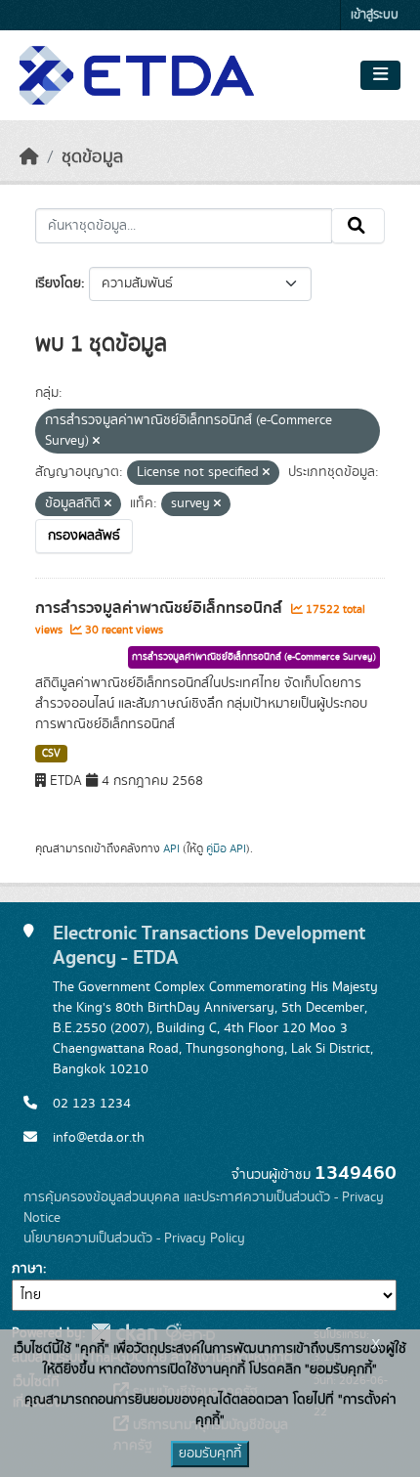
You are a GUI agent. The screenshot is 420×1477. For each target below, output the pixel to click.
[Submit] (358, 225)
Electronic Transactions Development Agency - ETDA (209, 945)
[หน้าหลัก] (29, 157)
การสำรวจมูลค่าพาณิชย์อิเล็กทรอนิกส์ (160, 608)
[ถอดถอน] (96, 442)
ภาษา (27, 1269)
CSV (51, 753)
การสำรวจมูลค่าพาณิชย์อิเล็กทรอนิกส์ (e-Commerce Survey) (254, 657)
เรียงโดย (58, 283)
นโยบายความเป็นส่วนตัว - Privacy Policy (134, 1238)
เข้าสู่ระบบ (375, 15)
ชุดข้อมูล (92, 157)
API (171, 848)
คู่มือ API (226, 848)
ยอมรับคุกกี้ (210, 1453)
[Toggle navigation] (380, 75)
